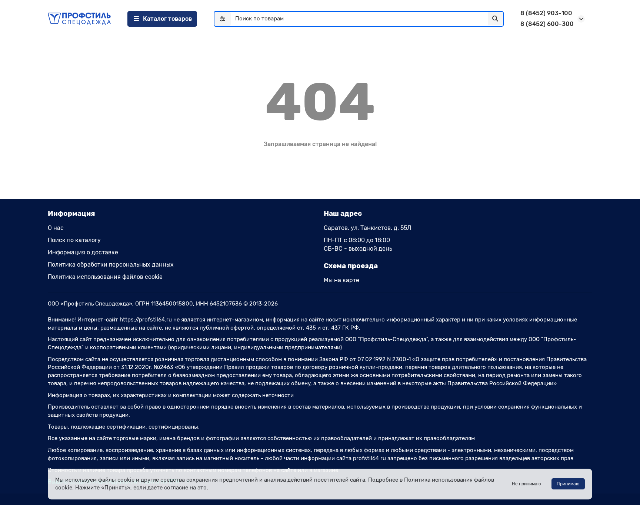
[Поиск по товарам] (495, 19)
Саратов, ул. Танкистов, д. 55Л (367, 227)
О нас (56, 227)
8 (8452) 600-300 (547, 23)
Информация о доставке (83, 252)
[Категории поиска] (222, 19)
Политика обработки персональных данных (111, 264)
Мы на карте (341, 280)
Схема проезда (351, 265)
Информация (71, 213)
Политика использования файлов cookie (105, 276)
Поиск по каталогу (74, 240)
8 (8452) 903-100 (546, 13)
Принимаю (568, 483)
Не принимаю (526, 483)
